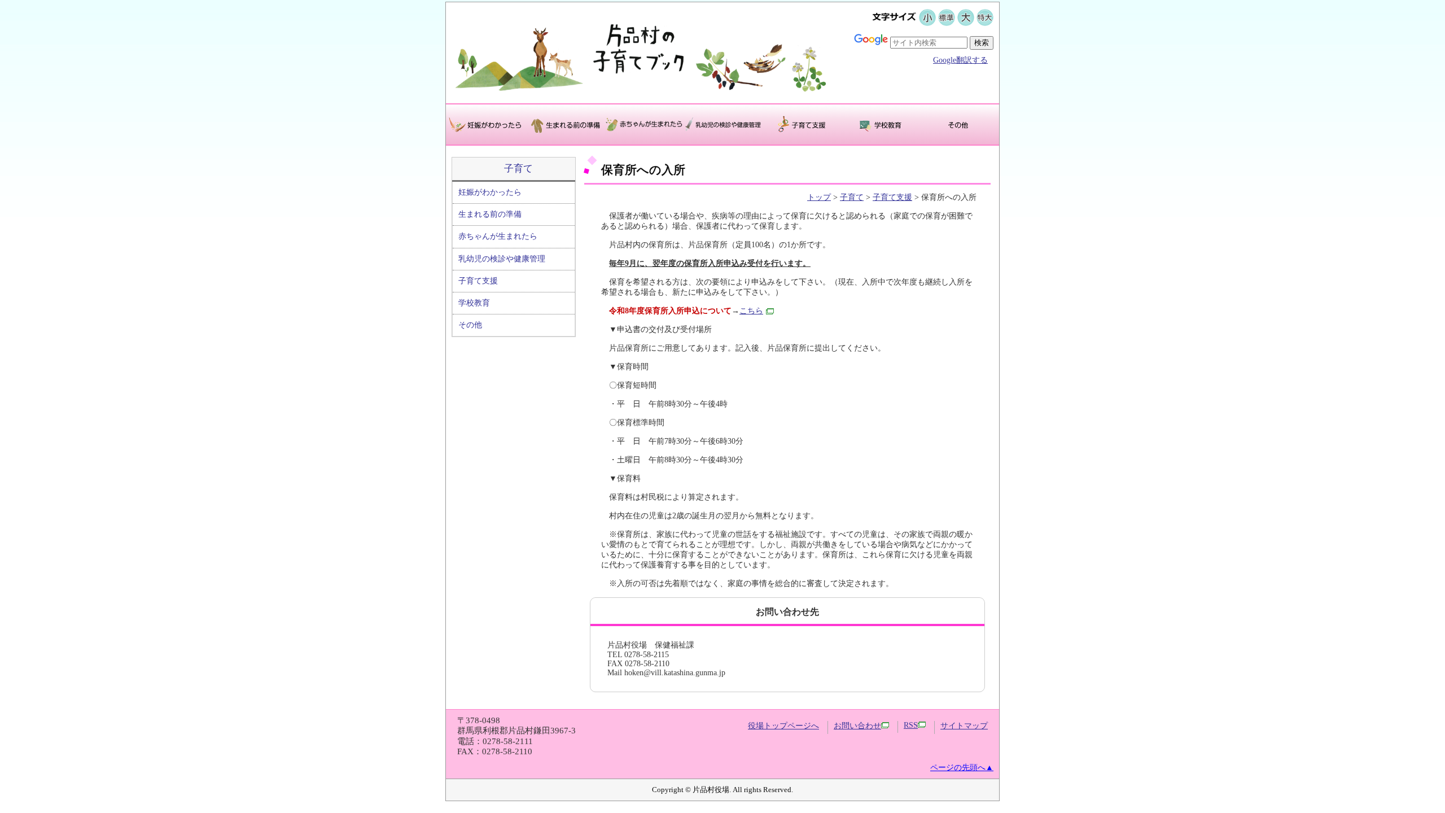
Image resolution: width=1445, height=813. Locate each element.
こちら (751, 311)
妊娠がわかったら (490, 192)
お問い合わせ (857, 726)
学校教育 (474, 303)
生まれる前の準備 (490, 214)
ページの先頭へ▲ (961, 767)
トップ (819, 197)
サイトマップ (964, 726)
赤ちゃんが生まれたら (497, 236)
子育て (518, 168)
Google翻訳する (960, 60)
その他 (470, 325)
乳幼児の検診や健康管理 (501, 259)
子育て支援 (478, 281)
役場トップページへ (783, 726)
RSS (911, 725)
